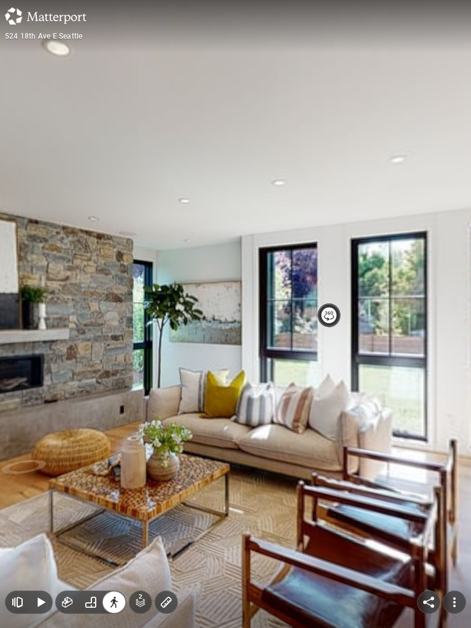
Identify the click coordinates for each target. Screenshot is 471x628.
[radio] (67, 602)
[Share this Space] (428, 602)
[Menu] (454, 602)
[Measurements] (166, 602)
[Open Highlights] (17, 602)
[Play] (40, 602)
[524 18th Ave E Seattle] (235, 314)
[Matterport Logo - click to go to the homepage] (45, 16)
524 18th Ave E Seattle (43, 36)
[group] (90, 602)
